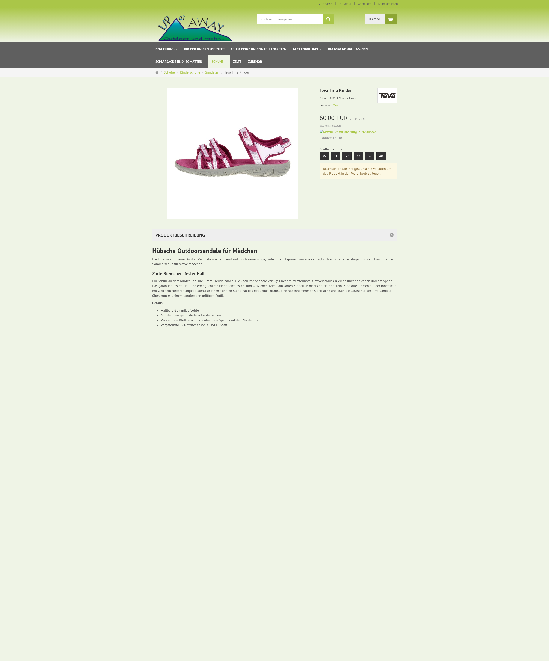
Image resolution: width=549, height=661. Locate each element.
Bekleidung (165, 49)
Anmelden (364, 4)
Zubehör (255, 61)
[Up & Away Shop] (191, 24)
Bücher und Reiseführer (204, 49)
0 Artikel (375, 19)
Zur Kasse (325, 4)
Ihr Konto (345, 4)
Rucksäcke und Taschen (348, 49)
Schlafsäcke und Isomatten (179, 61)
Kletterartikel (306, 49)
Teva (335, 105)
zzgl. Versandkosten (330, 125)
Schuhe (218, 61)
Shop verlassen (388, 4)
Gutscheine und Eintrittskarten (259, 49)
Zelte (237, 61)
